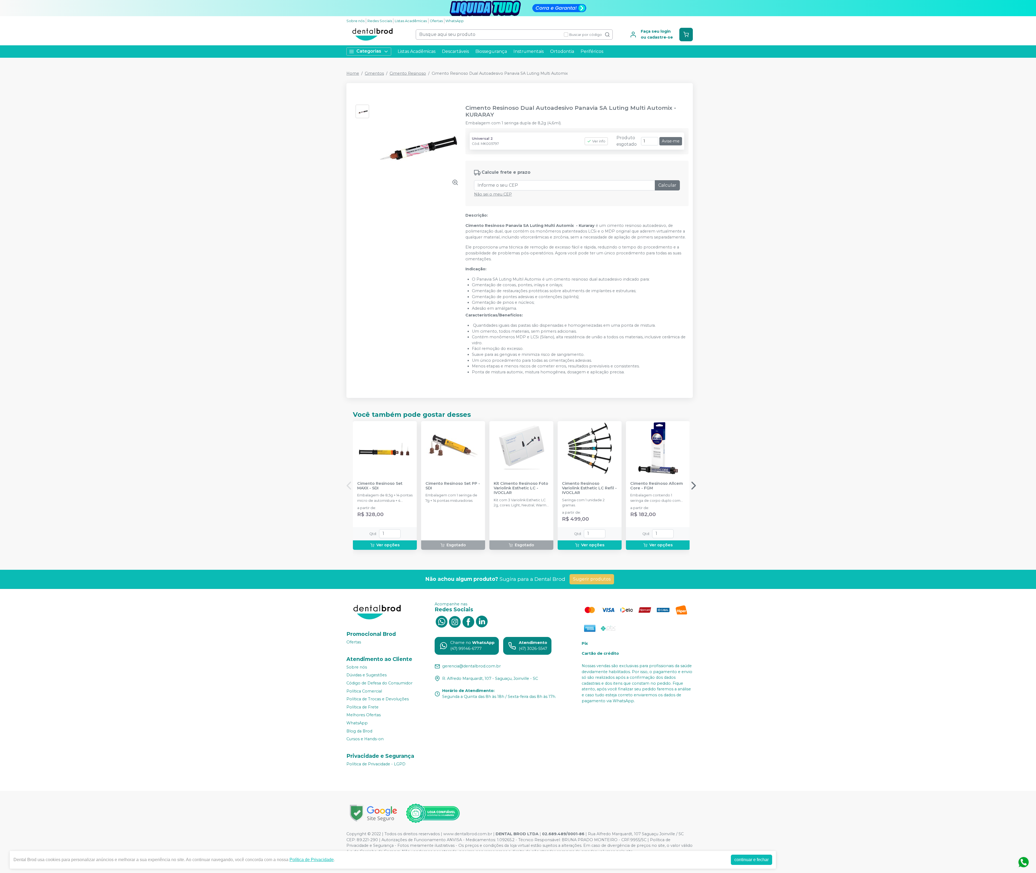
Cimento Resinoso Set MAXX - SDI (380, 485)
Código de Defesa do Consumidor (379, 683)
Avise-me (671, 141)
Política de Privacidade (311, 859)
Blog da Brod (359, 731)
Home (352, 73)
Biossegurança (491, 51)
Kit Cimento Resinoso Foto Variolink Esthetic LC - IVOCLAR (521, 488)
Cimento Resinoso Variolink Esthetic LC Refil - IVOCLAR (589, 488)
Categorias (368, 51)
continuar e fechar (751, 859)
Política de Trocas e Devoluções (377, 699)
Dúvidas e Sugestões (366, 675)
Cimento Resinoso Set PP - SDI (452, 485)
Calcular (667, 185)
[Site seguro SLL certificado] (373, 813)
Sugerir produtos (592, 579)
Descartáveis (455, 51)
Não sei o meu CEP (493, 194)
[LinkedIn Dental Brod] (482, 621)
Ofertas (436, 21)
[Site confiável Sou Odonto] (433, 813)
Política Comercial (364, 691)
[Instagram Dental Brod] (455, 621)
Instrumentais (528, 51)
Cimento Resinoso (408, 73)
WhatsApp (454, 21)
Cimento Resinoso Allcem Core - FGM (656, 485)
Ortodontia (562, 51)
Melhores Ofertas (363, 715)
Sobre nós (355, 21)
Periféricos (592, 51)
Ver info (598, 141)
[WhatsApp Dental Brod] (441, 621)
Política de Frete (362, 707)
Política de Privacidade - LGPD (375, 764)
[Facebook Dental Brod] (468, 621)
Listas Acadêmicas (411, 21)
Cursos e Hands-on (365, 738)
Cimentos (374, 73)
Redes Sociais (379, 21)
